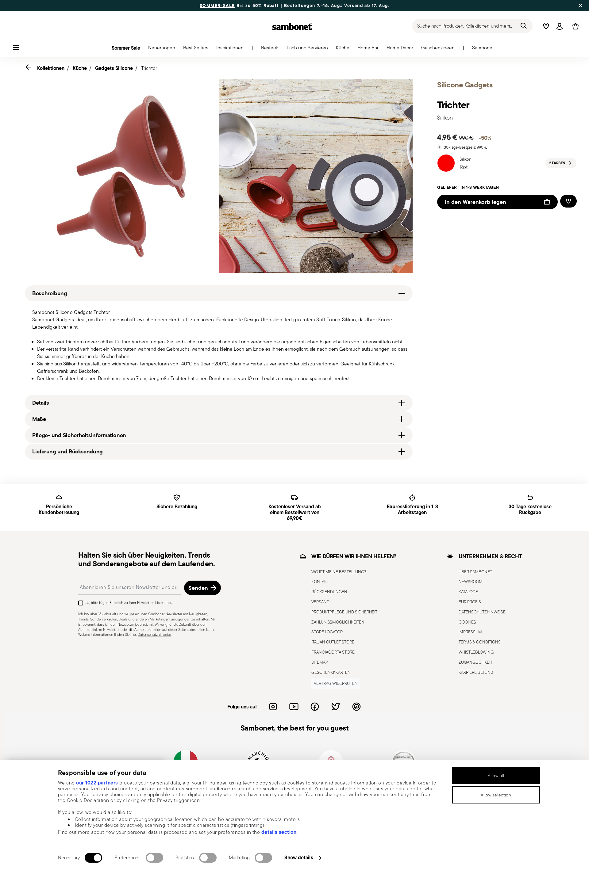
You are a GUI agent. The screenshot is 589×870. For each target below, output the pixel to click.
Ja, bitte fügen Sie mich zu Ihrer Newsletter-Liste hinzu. (129, 602)
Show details (298, 857)
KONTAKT (320, 581)
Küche (80, 68)
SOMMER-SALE (217, 5)
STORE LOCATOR (327, 632)
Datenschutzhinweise (154, 634)
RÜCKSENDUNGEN (329, 592)
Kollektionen (50, 68)
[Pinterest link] (356, 707)
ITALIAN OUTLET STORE (332, 642)
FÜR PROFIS (470, 602)
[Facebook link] (315, 707)
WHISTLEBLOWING (476, 652)
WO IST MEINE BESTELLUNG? (338, 572)
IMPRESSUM (470, 632)
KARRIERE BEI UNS (476, 672)
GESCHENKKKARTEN (331, 672)
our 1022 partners (97, 782)
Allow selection (496, 795)
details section (279, 832)
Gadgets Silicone (114, 68)
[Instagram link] (273, 707)
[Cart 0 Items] (574, 26)
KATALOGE (468, 592)
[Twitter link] (336, 707)
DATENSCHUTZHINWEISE (482, 612)
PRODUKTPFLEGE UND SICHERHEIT (344, 612)
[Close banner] (580, 5)
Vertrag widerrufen (336, 683)
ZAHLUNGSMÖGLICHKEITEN (337, 622)
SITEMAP (319, 662)
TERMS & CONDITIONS (480, 642)
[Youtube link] (294, 707)
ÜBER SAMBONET (475, 572)
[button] (162, 49)
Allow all (496, 776)
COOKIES (467, 622)
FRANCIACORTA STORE (333, 652)
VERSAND (320, 602)
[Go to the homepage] (292, 26)
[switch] (154, 858)
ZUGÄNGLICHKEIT (475, 662)
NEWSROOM (471, 581)
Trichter (149, 68)
